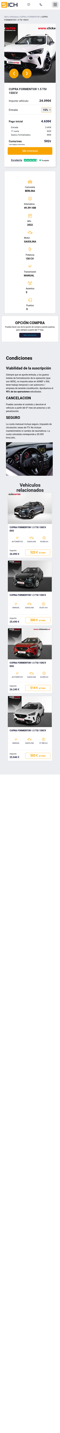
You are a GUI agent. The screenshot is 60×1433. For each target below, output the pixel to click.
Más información (30, 335)
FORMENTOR (34, 17)
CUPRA (23, 17)
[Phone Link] (41, 5)
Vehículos (14, 17)
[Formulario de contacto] (28, 5)
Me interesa (30, 151)
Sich (6, 17)
